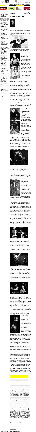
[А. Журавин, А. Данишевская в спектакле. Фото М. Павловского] (19, 238)
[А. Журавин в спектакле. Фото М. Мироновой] (15, 65)
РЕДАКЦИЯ (26, 1)
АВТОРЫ (14, 1)
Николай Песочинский (12, 13)
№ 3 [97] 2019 (16, 2)
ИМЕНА (18, 1)
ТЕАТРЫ (24, 1)
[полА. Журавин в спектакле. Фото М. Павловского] (15, 332)
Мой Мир (29, 12)
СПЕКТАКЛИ (21, 1)
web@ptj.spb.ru (11, 431)
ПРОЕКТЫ (29, 1)
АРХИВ (16, 1)
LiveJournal (28, 12)
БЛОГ (12, 1)
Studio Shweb (7, 431)
